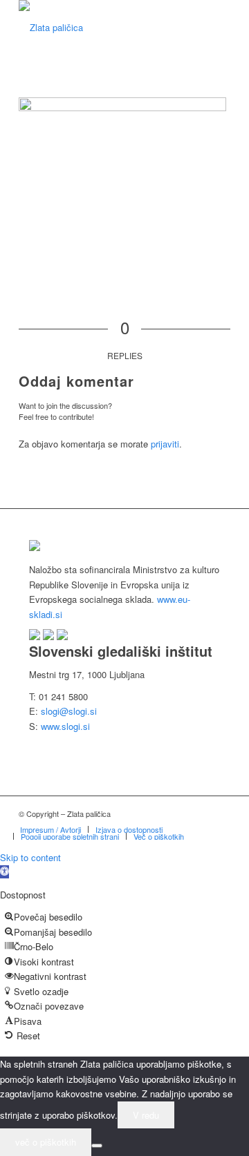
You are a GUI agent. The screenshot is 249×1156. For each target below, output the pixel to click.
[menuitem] (50, 829)
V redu (146, 1114)
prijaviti (165, 443)
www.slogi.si (65, 726)
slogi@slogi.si (69, 710)
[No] (96, 1146)
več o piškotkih (45, 1141)
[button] (4, 871)
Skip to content (30, 857)
